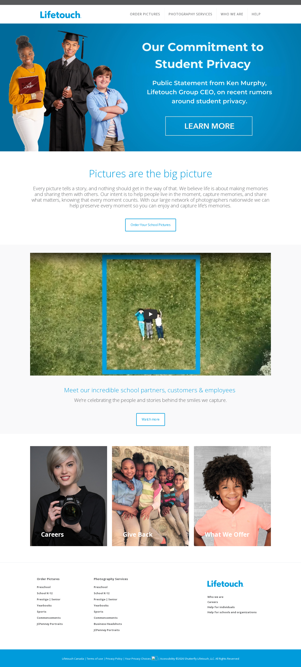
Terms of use (95, 658)
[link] (150, 87)
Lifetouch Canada (73, 658)
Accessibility (167, 658)
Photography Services (111, 579)
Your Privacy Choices (138, 658)
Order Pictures (48, 579)
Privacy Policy (114, 658)
